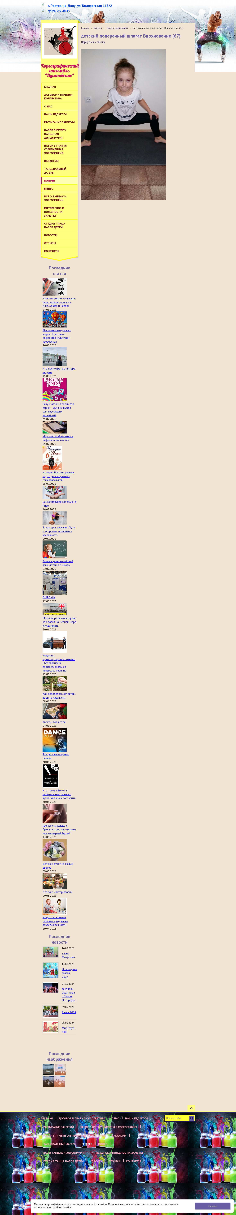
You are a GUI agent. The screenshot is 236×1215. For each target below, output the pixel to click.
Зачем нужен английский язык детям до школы (58, 563)
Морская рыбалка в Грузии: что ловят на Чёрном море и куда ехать (59, 621)
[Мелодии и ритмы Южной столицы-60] (48, 1069)
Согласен (212, 1206)
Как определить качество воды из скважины (59, 695)
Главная (85, 28)
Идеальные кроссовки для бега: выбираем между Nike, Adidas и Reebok (59, 302)
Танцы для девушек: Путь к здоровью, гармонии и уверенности (59, 531)
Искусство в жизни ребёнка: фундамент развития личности (55, 921)
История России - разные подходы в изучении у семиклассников (58, 476)
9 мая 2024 (69, 1012)
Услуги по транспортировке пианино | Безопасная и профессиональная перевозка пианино (59, 663)
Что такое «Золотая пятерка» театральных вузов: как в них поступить (59, 794)
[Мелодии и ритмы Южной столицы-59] (60, 1069)
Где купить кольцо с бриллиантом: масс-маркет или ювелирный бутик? (59, 829)
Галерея (98, 28)
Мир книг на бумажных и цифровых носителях (58, 438)
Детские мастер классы (57, 892)
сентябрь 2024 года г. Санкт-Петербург (68, 994)
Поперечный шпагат (117, 28)
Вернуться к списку (93, 42)
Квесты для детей (54, 722)
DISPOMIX (49, 597)
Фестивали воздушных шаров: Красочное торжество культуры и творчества (57, 335)
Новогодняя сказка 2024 (69, 973)
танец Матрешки (68, 955)
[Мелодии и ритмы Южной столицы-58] (48, 1081)
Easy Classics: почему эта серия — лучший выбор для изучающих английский (58, 409)
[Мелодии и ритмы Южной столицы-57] (59, 1081)
